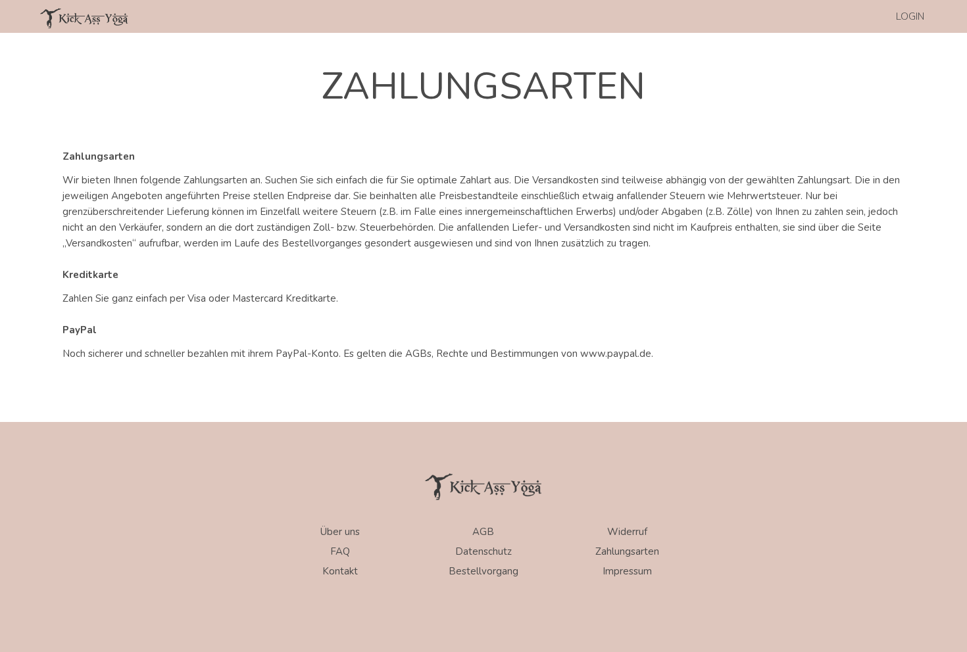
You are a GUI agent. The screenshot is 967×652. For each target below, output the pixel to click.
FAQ (340, 551)
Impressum (627, 571)
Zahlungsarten (627, 551)
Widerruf (627, 531)
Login (910, 16)
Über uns (340, 531)
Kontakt (340, 571)
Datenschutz (483, 551)
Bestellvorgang (483, 571)
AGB (483, 531)
